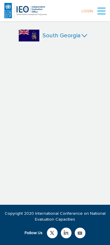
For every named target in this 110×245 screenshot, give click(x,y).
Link (52, 233)
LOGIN (87, 11)
